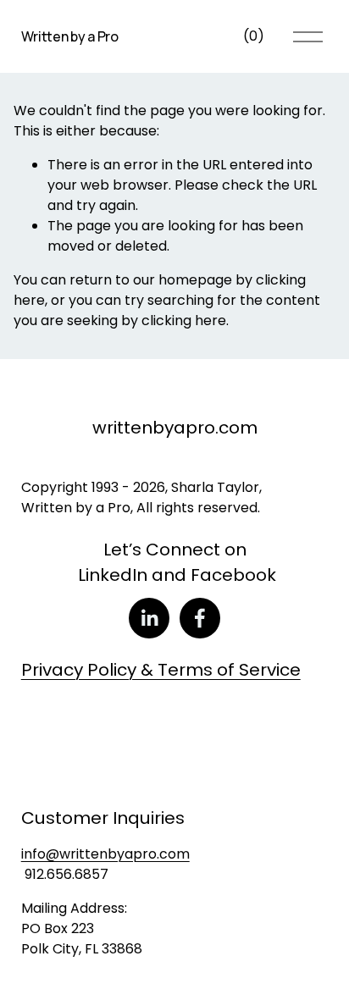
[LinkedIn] (149, 618)
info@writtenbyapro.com (105, 854)
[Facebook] (200, 618)
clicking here (183, 320)
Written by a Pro (70, 36)
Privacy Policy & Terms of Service (161, 670)
